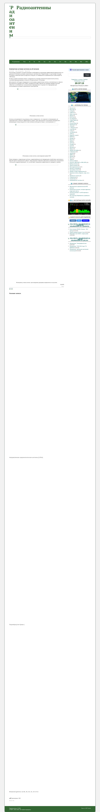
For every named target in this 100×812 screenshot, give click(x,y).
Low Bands (72, 132)
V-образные (73, 151)
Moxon (71, 139)
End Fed (72, 117)
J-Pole (71, 126)
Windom (72, 156)
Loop (71, 130)
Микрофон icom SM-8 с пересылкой (79, 233)
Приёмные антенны (75, 175)
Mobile (71, 136)
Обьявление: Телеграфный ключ (78, 243)
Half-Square (73, 124)
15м (55, 61)
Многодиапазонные (75, 167)
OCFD (71, 142)
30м (70, 61)
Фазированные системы (76, 180)
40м (76, 61)
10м (39, 61)
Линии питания (73, 165)
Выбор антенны (74, 163)
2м (29, 61)
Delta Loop (72, 114)
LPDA (71, 133)
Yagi (71, 159)
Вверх (63, 286)
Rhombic (72, 147)
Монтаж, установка (74, 168)
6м (34, 61)
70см (24, 61)
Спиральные (73, 177)
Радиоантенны (33, 7)
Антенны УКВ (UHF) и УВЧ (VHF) (78, 162)
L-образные (73, 127)
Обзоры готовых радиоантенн (77, 171)
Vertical (71, 153)
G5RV (71, 121)
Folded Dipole (73, 120)
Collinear (72, 112)
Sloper (71, 148)
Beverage (72, 109)
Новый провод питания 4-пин (77, 232)
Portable (72, 144)
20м (65, 61)
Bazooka (72, 108)
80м (81, 61)
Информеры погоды (79, 80)
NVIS (71, 141)
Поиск (87, 75)
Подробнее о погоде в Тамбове (79, 79)
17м (60, 61)
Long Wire (72, 129)
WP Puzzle (88, 808)
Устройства (72, 178)
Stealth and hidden (74, 150)
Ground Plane (73, 123)
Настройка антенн (74, 169)
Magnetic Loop (73, 135)
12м (50, 61)
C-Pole (71, 111)
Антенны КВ (20, 71)
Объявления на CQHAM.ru (79, 226)
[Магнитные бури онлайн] (79, 208)
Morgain (72, 138)
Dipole (71, 115)
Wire (17, 71)
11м (44, 61)
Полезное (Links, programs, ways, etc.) (79, 173)
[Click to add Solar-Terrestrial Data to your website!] (79, 97)
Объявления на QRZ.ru (79, 240)
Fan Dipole (72, 118)
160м (86, 61)
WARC (71, 154)
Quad (71, 145)
